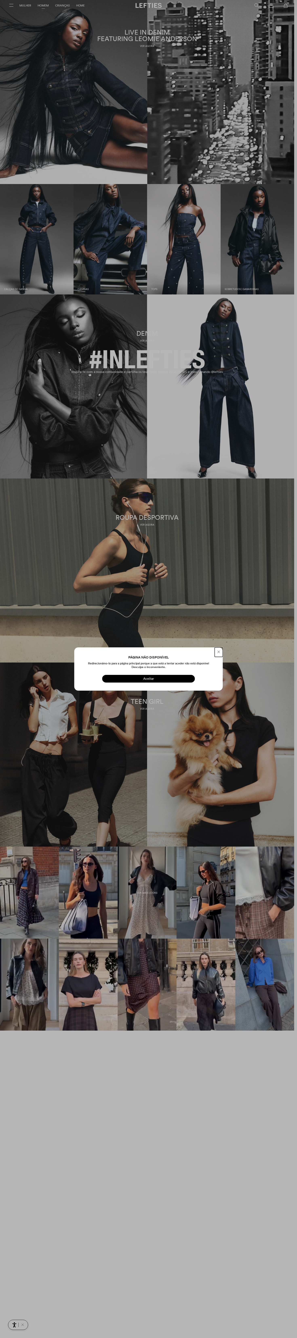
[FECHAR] (219, 652)
